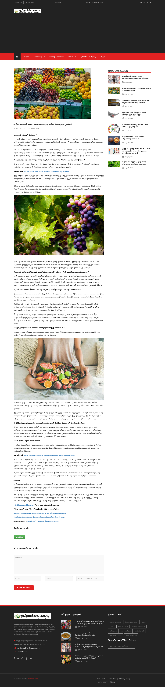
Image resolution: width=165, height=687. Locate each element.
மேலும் (103, 57)
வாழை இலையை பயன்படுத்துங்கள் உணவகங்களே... (136, 89)
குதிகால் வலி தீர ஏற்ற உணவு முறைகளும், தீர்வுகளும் (134, 113)
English (58, 2)
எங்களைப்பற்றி (30, 2)
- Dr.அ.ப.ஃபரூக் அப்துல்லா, (24, 505)
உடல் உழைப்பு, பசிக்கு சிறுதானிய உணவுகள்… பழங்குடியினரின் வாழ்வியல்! (89, 645)
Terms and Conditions (106, 682)
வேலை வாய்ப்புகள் (126, 631)
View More (19, 537)
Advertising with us (45, 2)
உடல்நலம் (112, 626)
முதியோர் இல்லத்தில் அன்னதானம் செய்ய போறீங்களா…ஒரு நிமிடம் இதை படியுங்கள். (89, 622)
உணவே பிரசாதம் (139, 631)
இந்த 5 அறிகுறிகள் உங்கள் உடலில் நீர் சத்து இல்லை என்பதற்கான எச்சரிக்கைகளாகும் (136, 151)
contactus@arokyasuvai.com (28, 648)
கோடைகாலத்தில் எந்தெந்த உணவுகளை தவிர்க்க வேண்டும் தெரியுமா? (89, 657)
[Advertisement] (82, 35)
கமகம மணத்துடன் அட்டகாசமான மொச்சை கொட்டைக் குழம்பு (87, 634)
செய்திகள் (26, 57)
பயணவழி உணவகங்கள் (57, 57)
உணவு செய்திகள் (40, 57)
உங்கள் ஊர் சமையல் (131, 635)
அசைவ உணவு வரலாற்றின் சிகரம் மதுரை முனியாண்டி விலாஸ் (136, 101)
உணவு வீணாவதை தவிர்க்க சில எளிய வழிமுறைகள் (135, 126)
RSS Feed (101, 679)
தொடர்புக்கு (18, 2)
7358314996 (22, 651)
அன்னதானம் (113, 631)
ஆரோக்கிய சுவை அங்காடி (88, 57)
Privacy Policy (124, 679)
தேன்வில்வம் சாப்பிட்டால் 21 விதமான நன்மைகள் (133, 138)
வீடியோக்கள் (72, 57)
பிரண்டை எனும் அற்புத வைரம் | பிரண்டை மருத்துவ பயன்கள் (135, 163)
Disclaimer (112, 679)
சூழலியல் (143, 622)
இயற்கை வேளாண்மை (131, 622)
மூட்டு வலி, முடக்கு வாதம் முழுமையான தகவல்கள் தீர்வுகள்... (136, 77)
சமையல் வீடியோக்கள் (116, 635)
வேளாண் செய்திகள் (115, 622)
